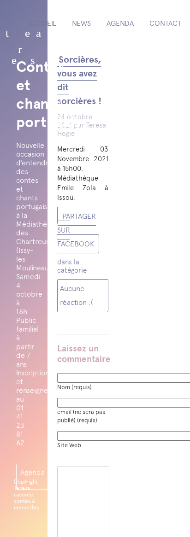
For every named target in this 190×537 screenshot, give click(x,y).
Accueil (42, 23)
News (81, 23)
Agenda (120, 23)
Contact (165, 23)
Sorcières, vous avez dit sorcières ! (79, 80)
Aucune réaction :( (76, 295)
